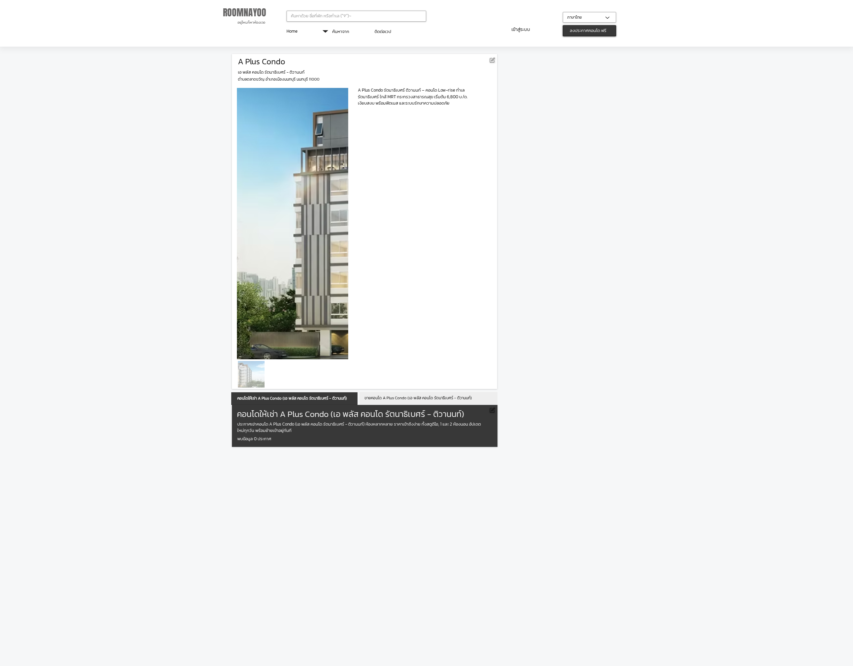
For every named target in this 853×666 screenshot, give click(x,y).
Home (292, 31)
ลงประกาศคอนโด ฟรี (588, 30)
